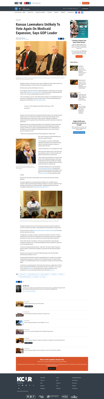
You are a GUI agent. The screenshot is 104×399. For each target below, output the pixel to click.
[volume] (20, 8)
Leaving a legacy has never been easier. (79, 41)
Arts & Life (30, 12)
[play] (16, 8)
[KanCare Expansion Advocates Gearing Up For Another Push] (20, 314)
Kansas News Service (33, 274)
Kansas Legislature (45, 274)
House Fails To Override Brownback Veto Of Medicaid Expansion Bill (38, 331)
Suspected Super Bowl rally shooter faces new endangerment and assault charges (82, 85)
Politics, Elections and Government (82, 81)
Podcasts (42, 385)
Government (18, 20)
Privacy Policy (74, 388)
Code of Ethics (75, 380)
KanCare (61, 274)
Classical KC (71, 12)
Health (43, 276)
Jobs (57, 385)
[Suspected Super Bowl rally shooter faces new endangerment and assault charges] (74, 82)
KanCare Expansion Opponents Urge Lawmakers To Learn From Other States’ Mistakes (42, 350)
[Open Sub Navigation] (26, 12)
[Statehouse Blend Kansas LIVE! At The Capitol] (20, 304)
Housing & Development (81, 66)
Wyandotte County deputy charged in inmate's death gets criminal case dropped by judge (82, 97)
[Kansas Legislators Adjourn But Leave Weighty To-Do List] (20, 322)
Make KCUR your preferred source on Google (79, 123)
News (24, 12)
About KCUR (42, 377)
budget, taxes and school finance (34, 92)
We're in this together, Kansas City (52, 359)
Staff (57, 380)
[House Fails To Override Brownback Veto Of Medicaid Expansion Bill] (20, 331)
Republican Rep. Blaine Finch (42, 187)
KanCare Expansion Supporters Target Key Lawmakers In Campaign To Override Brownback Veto (44, 340)
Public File (74, 385)
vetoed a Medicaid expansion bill (46, 168)
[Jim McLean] (18, 288)
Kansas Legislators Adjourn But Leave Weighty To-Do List (36, 322)
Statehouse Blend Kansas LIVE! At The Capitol (34, 303)
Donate (86, 3)
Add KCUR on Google (79, 132)
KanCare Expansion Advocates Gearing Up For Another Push (36, 313)
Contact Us (58, 383)
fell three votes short (43, 173)
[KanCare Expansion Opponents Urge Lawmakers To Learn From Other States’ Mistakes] (20, 350)
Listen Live (42, 380)
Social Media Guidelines (76, 377)
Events (57, 377)
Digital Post (36, 276)
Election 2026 (18, 12)
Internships (58, 388)
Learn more (79, 56)
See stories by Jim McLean (29, 291)
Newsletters (42, 388)
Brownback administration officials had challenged (45, 230)
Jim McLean (22, 38)
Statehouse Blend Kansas (39, 100)
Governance (74, 383)
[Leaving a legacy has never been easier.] (79, 29)
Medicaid (54, 274)
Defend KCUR (52, 368)
